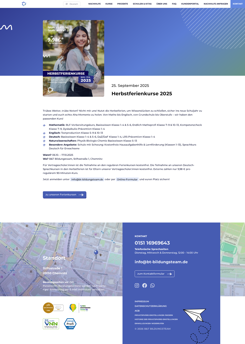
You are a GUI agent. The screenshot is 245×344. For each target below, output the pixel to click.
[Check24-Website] (72, 324)
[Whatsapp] (152, 286)
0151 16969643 (152, 243)
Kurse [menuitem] (108, 4)
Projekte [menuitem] (122, 4)
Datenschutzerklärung (151, 306)
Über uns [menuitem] (161, 4)
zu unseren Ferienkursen (61, 194)
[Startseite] (24, 4)
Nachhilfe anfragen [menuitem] (216, 4)
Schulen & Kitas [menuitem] (142, 4)
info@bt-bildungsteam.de (87, 179)
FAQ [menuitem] (174, 4)
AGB (137, 310)
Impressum (142, 301)
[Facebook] (144, 286)
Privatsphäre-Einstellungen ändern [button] (154, 315)
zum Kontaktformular (150, 273)
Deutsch (74, 4)
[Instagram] (137, 286)
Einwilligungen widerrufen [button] (149, 323)
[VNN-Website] (53, 324)
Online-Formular (127, 179)
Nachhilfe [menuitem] (94, 4)
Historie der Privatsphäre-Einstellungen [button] (156, 319)
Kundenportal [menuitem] (190, 4)
